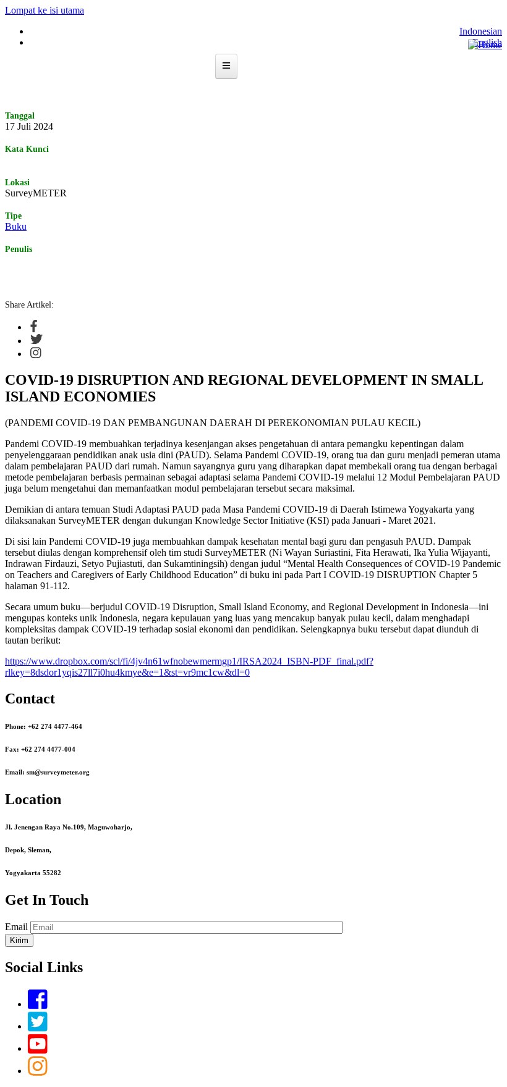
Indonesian (480, 31)
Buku (16, 226)
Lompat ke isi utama (44, 10)
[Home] (485, 45)
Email (16, 926)
